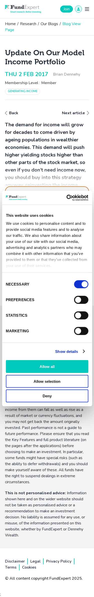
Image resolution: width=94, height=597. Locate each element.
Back (13, 113)
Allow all (47, 366)
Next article (73, 113)
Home (10, 24)
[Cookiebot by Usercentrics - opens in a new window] (67, 197)
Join (66, 9)
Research (28, 24)
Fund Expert (23, 9)
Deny (47, 396)
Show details (66, 351)
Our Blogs (49, 24)
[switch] (81, 300)
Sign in (78, 9)
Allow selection (47, 381)
